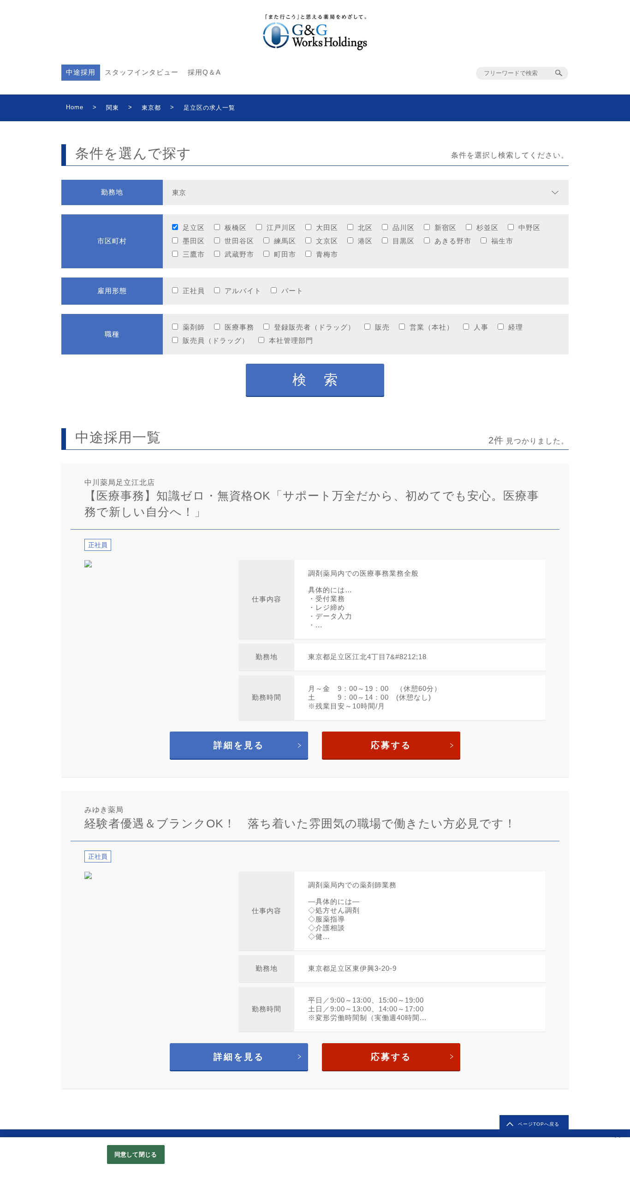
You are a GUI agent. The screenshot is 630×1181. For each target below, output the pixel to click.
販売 (382, 327)
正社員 (194, 291)
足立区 (194, 227)
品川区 (403, 227)
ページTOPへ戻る (538, 1124)
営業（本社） (432, 327)
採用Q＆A (204, 72)
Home (74, 107)
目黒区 (403, 241)
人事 (481, 327)
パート (292, 291)
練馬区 (285, 241)
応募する (391, 745)
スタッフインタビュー (141, 72)
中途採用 (80, 72)
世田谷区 (239, 241)
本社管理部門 (291, 340)
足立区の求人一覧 (209, 107)
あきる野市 (452, 241)
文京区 (327, 241)
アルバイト (243, 291)
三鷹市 (194, 254)
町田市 (285, 254)
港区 (365, 241)
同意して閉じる (135, 1154)
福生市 (502, 241)
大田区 (327, 227)
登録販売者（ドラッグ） (314, 327)
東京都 (151, 107)
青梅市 (327, 254)
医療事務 (239, 327)
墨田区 (194, 241)
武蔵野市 (239, 254)
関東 (112, 107)
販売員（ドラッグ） (216, 340)
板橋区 (236, 227)
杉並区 (487, 227)
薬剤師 (194, 327)
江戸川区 (281, 227)
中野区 (529, 227)
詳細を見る (239, 745)
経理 (515, 327)
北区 (365, 227)
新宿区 (445, 227)
